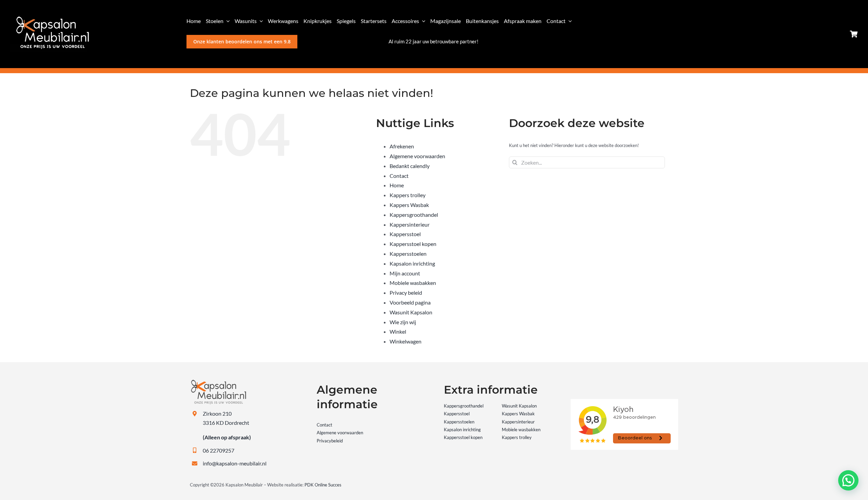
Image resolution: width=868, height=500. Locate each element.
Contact (399, 175)
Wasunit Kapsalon (411, 312)
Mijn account (405, 273)
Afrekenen (402, 146)
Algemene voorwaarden (417, 156)
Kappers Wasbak (409, 205)
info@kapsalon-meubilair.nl (235, 463)
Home (397, 185)
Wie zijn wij (403, 322)
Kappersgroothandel (414, 214)
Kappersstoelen (408, 253)
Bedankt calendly (410, 166)
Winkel (398, 331)
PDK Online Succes (322, 484)
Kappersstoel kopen (413, 244)
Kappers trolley (408, 195)
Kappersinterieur (410, 224)
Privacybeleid (330, 440)
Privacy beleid (406, 292)
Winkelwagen (405, 341)
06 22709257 (218, 450)
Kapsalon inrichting (412, 263)
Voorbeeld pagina (410, 302)
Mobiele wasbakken (413, 282)
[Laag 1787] (49, 18)
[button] (848, 480)
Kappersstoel (405, 234)
